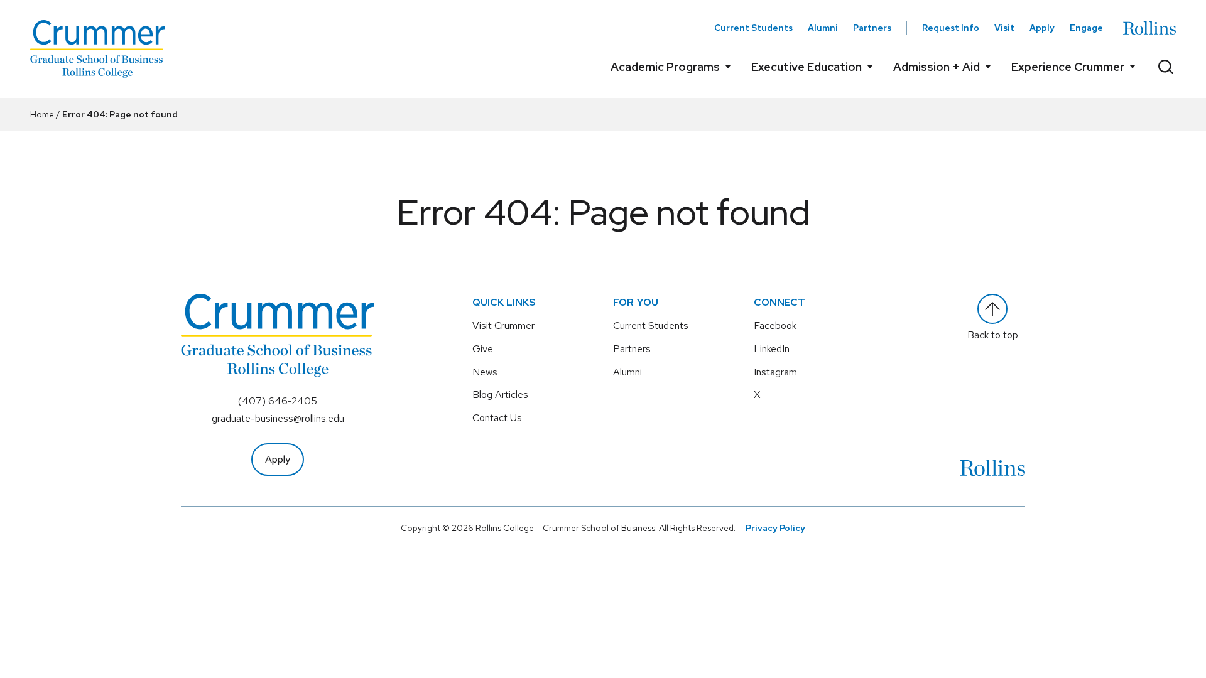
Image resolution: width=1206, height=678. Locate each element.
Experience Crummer (1067, 67)
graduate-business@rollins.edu (278, 418)
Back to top (992, 335)
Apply (1042, 27)
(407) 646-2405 (277, 400)
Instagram (775, 372)
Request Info (950, 27)
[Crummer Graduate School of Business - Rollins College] (97, 49)
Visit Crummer (503, 325)
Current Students (753, 27)
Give (482, 348)
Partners (872, 27)
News (484, 372)
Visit (1004, 27)
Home (42, 114)
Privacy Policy (775, 528)
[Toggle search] (1166, 66)
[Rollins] (1149, 28)
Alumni (823, 27)
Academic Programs (665, 67)
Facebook (775, 325)
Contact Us (497, 417)
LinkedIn (772, 348)
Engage (1086, 27)
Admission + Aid (936, 67)
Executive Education (806, 67)
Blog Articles (500, 394)
